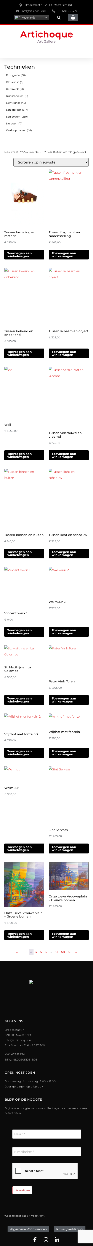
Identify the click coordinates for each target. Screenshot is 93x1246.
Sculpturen (17, 116)
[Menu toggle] (46, 51)
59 (70, 952)
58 (63, 952)
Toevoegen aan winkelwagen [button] (19, 254)
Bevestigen (22, 1190)
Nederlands (28, 17)
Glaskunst (14, 82)
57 (56, 952)
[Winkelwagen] (73, 17)
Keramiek (15, 89)
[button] (58, 17)
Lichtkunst (16, 102)
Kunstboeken (17, 95)
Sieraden (14, 123)
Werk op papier (19, 130)
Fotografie (16, 75)
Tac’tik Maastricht (33, 1215)
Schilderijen (17, 109)
